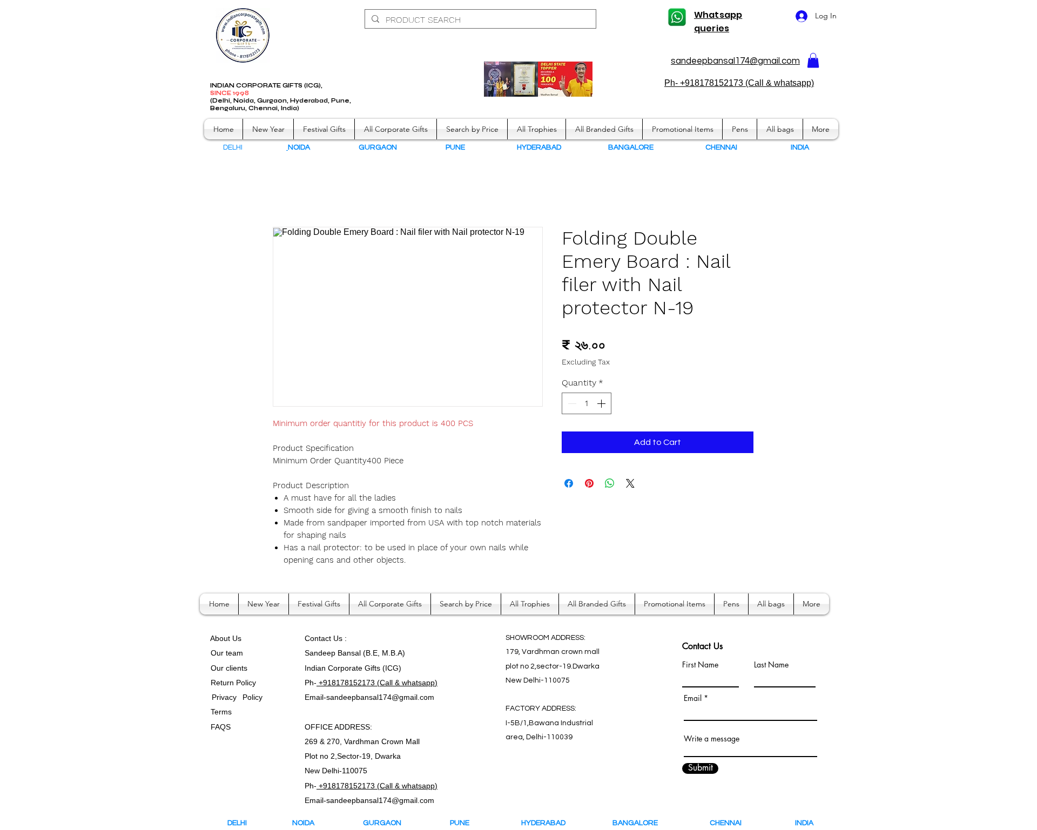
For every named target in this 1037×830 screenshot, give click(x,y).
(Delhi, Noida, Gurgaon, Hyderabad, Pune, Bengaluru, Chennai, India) (280, 104)
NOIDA (308, 823)
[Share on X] (630, 483)
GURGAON (385, 823)
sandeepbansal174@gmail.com (735, 61)
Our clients (226, 668)
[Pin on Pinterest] (589, 483)
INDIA (804, 823)
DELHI (237, 823)
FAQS (218, 727)
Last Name (771, 665)
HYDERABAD (551, 823)
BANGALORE (637, 823)
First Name (700, 665)
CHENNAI (726, 823)
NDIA (800, 147)
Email (693, 698)
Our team (224, 653)
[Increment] (602, 403)
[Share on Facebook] (568, 483)
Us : (340, 638)
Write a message (711, 739)
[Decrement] (570, 403)
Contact (319, 638)
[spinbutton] (586, 403)
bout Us (228, 638)
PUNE (464, 823)
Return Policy (233, 682)
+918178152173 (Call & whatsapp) (377, 682)
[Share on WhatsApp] (609, 483)
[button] (813, 60)
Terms (222, 711)
